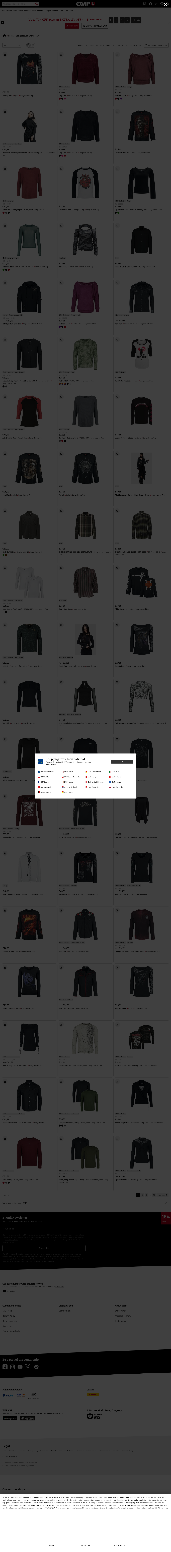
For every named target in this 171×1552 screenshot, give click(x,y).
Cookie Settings (111, 1508)
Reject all (85, 1545)
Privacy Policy (163, 1508)
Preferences (119, 1545)
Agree (51, 1545)
